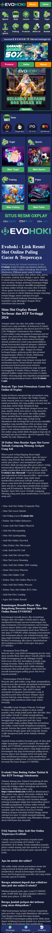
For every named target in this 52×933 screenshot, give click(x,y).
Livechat (42, 930)
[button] (5, 15)
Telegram (26, 930)
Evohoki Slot (27, 516)
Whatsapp (10, 930)
